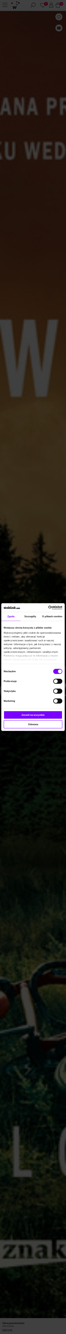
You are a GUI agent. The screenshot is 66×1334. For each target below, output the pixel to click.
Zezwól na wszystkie (33, 715)
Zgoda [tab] (11, 616)
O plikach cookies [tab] (52, 616)
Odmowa (33, 724)
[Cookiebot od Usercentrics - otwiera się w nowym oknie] (48, 608)
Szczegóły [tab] (30, 616)
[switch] (57, 681)
